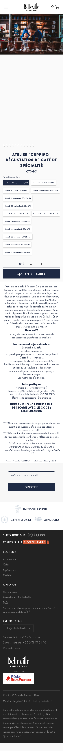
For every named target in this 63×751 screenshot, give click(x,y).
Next (60, 62)
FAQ (5, 602)
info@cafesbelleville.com (18, 628)
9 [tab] (27, 145)
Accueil (8, 461)
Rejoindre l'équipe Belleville (17, 597)
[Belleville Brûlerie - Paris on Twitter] (42, 535)
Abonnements (10, 559)
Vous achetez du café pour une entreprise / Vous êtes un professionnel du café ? (30, 610)
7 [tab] (21, 145)
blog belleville (34, 542)
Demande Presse (11, 647)
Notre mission (10, 591)
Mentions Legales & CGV (16, 701)
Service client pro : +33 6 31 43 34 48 (24, 642)
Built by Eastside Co (43, 701)
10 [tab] (30, 145)
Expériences (9, 570)
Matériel (7, 575)
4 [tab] (12, 145)
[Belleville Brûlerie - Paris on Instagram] (30, 535)
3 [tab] (9, 145)
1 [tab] (4, 145)
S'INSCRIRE (31, 487)
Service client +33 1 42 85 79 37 (21, 637)
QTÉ (21, 263)
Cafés (6, 564)
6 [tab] (18, 145)
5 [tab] (15, 145)
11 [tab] (33, 145)
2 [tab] (6, 145)
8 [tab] (24, 145)
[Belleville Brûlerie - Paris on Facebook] (36, 535)
